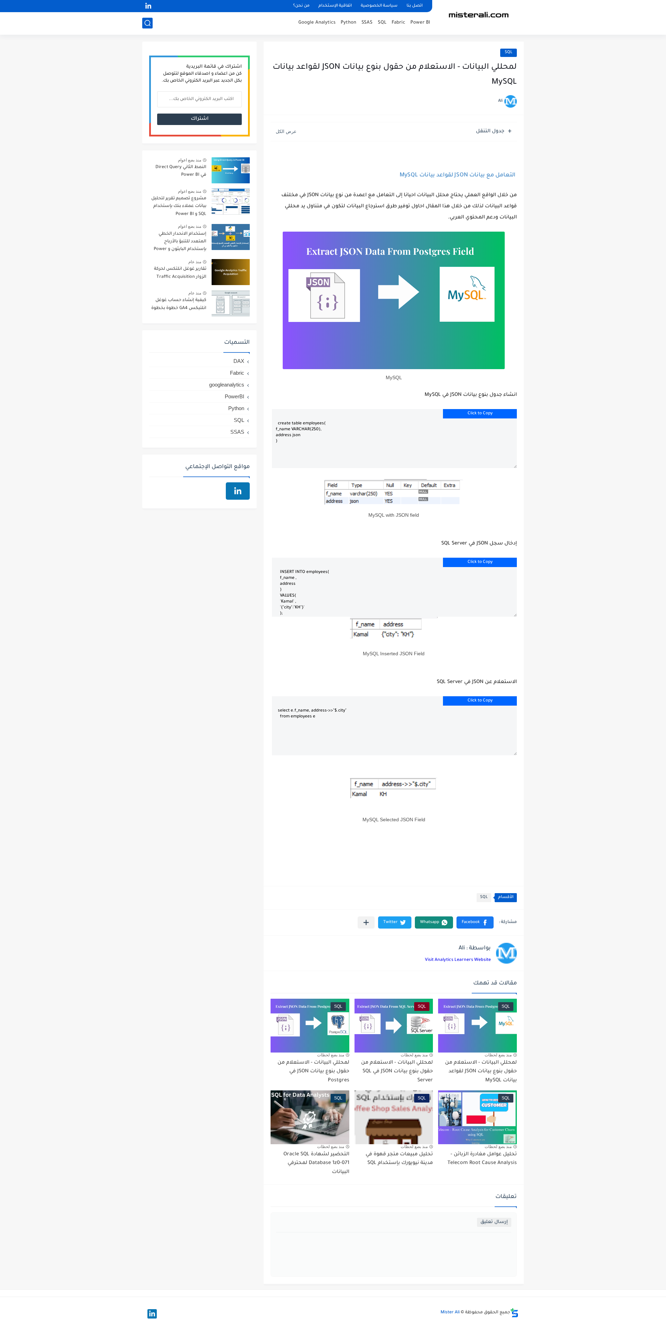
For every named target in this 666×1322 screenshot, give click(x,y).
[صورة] (231, 170)
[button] (475, 922)
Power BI (420, 22)
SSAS (367, 22)
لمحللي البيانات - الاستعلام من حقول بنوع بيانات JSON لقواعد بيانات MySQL (481, 1071)
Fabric (398, 22)
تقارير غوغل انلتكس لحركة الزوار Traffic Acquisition (180, 273)
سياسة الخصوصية (379, 6)
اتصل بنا (414, 6)
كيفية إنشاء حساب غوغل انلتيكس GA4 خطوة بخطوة (178, 304)
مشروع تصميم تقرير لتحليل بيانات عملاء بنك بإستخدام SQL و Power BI (178, 206)
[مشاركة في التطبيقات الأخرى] (366, 922)
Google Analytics (316, 22)
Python (348, 22)
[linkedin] (148, 6)
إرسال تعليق (494, 1222)
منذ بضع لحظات (498, 1055)
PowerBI (234, 396)
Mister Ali (450, 1312)
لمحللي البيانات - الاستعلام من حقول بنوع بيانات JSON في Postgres (313, 1071)
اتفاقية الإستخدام (335, 6)
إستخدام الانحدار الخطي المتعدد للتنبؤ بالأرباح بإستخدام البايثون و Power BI (180, 243)
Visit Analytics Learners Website (458, 960)
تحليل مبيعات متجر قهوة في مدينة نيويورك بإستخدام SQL (399, 1159)
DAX (238, 361)
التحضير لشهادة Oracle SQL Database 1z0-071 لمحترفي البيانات (316, 1163)
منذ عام (194, 261)
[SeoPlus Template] (514, 1312)
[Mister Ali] (480, 16)
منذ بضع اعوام (189, 160)
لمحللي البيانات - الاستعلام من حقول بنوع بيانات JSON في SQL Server (397, 1071)
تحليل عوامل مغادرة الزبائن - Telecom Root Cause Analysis (482, 1159)
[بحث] (147, 23)
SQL (382, 22)
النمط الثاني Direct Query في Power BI (180, 171)
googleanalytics (226, 385)
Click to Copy (480, 413)
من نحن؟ (301, 6)
